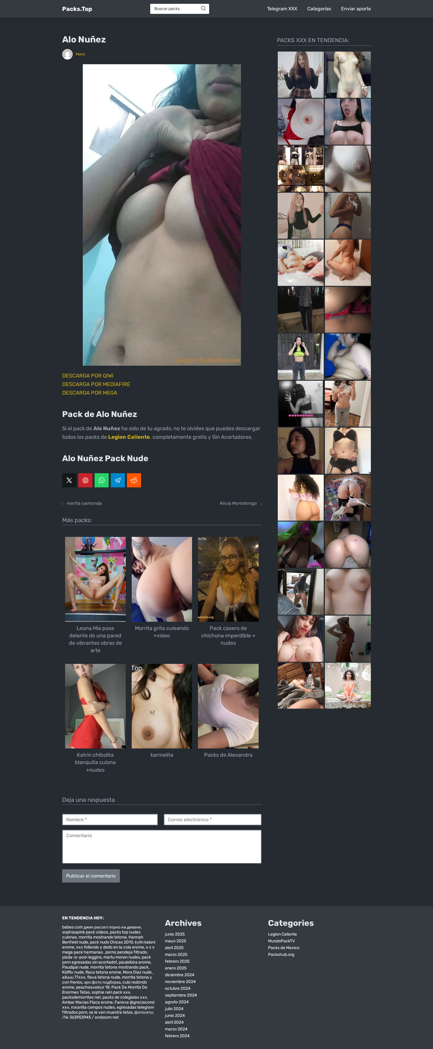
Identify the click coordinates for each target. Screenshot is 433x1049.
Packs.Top (77, 8)
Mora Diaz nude (138, 972)
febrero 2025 (177, 961)
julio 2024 (174, 1008)
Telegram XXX (282, 8)
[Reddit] (134, 480)
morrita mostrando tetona (103, 937)
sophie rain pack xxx (111, 992)
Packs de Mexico (284, 947)
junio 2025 (175, 934)
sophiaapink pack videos (85, 932)
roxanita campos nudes (93, 1007)
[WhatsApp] (102, 480)
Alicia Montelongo (238, 503)
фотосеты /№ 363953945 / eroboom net (107, 1015)
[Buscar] (203, 8)
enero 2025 (175, 968)
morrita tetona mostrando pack (119, 967)
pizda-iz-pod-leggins (82, 957)
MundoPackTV (281, 941)
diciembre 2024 (179, 974)
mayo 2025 (175, 941)
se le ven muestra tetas (111, 1012)
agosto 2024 (177, 1002)
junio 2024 (175, 1015)
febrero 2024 (177, 1035)
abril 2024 (174, 1022)
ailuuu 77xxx (73, 977)
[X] (69, 480)
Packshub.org (281, 954)
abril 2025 (174, 947)
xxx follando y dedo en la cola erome (110, 947)
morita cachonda (84, 503)
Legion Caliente (282, 934)
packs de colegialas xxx (125, 997)
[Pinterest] (85, 480)
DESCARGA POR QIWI (87, 375)
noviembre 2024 (180, 981)
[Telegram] (118, 480)
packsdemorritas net (81, 997)
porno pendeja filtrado (126, 952)
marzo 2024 (176, 1029)
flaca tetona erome (103, 972)
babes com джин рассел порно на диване (101, 927)
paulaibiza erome (135, 962)
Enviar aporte (356, 8)
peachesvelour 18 (93, 987)
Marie (80, 54)
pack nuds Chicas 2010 (111, 942)
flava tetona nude (103, 977)
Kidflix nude (73, 972)
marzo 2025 (176, 954)
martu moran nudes (121, 957)
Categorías (319, 8)
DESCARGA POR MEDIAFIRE (96, 384)
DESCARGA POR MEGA (89, 393)
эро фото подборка (102, 982)
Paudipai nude (75, 967)
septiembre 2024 (181, 995)
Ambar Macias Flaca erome (87, 1002)
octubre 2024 (178, 988)
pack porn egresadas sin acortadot (106, 960)
